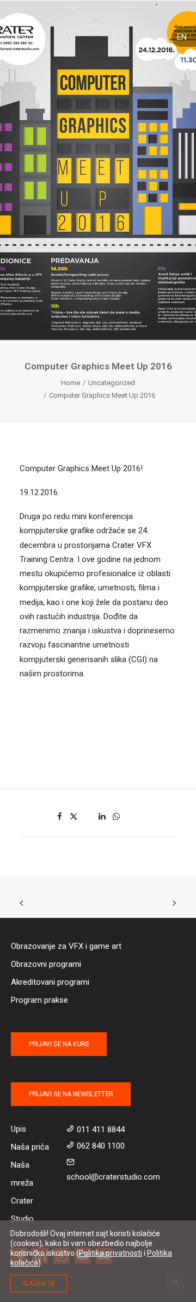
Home (70, 383)
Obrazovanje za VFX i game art (66, 946)
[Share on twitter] (74, 816)
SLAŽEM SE (39, 1283)
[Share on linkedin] (102, 816)
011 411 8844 (101, 1129)
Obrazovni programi (46, 964)
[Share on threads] (88, 813)
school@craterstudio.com (113, 1177)
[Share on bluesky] (130, 813)
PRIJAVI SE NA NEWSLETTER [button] (71, 1094)
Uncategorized (111, 383)
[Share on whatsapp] (116, 816)
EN (182, 37)
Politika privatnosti (110, 1253)
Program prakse (39, 1000)
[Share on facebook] (59, 816)
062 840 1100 (101, 1146)
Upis (18, 1129)
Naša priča (30, 1147)
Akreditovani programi (50, 982)
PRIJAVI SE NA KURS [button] (59, 1044)
